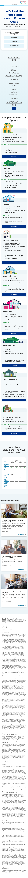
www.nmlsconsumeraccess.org (8, 622)
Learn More (14, 156)
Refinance (14, 41)
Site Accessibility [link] (5, 632)
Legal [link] (3, 625)
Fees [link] (3, 628)
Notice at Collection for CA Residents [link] (9, 631)
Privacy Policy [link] (4, 626)
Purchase (14, 37)
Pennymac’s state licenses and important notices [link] (11, 651)
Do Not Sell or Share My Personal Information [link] (10, 629)
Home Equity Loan (14, 45)
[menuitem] (15, 3)
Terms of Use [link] (4, 627)
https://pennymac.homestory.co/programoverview (11, 824)
